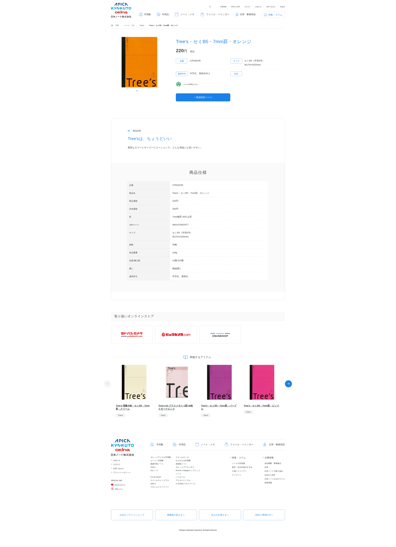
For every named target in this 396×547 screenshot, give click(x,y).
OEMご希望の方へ (264, 515)
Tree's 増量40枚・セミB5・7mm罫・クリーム (133, 407)
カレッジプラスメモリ (185, 467)
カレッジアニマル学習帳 (160, 457)
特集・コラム (275, 14)
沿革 (266, 467)
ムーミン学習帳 (156, 460)
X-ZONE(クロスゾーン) (185, 484)
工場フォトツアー (239, 471)
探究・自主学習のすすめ (242, 467)
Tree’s (153, 467)
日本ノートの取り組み (274, 471)
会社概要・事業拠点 (273, 463)
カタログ (247, 7)
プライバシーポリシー (122, 473)
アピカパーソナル (183, 480)
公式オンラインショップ (132, 515)
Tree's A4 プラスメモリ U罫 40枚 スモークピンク (175, 407)
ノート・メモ (187, 14)
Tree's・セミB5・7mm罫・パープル (219, 407)
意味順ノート (181, 464)
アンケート (236, 475)
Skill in (153, 484)
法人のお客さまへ (220, 515)
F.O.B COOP (155, 477)
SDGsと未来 (235, 7)
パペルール (180, 477)
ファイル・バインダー (218, 14)
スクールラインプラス (159, 480)
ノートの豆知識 (238, 463)
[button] (288, 383)
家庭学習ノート (156, 464)
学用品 (165, 14)
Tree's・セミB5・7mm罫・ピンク (261, 405)
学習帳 (147, 14)
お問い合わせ (270, 7)
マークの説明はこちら (190, 84)
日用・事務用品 (248, 14)
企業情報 (223, 7)
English (282, 7)
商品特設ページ (204, 97)
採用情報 (268, 483)
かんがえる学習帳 (183, 460)
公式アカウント (120, 485)
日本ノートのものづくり (275, 479)
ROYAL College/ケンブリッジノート (188, 472)
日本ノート (119, 489)
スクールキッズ (182, 457)
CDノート (154, 470)
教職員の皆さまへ (176, 515)
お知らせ (258, 7)
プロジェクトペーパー (159, 487)
